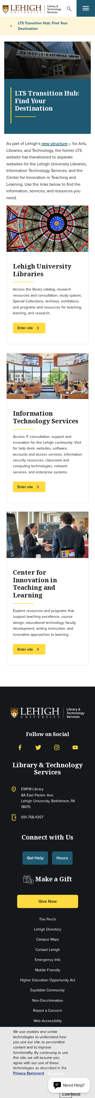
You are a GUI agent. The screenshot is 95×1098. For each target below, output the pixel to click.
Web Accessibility (48, 1021)
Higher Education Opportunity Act (47, 980)
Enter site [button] (29, 328)
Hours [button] (62, 858)
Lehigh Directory (47, 929)
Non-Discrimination (47, 1000)
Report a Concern (47, 1010)
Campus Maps (47, 939)
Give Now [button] (48, 901)
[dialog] (47, 1062)
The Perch (47, 919)
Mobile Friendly (47, 970)
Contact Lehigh (47, 949)
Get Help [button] (35, 858)
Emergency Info (47, 960)
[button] (69, 9)
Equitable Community (47, 990)
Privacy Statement (28, 1073)
